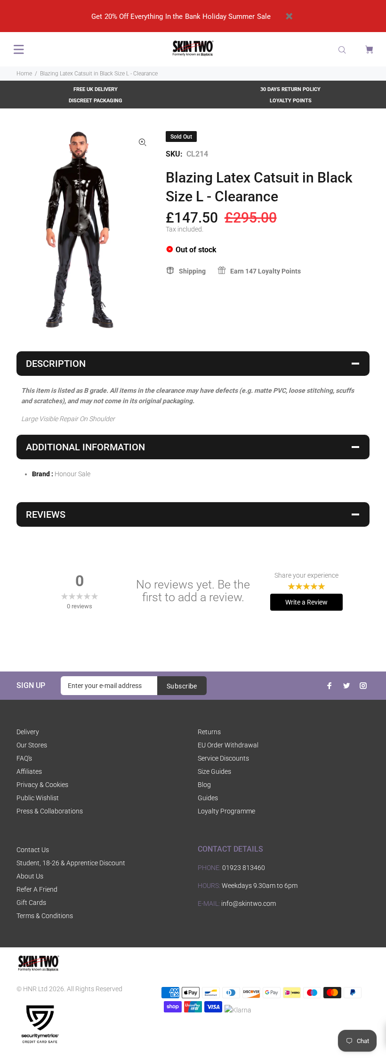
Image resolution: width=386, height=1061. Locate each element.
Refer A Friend (36, 889)
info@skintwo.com (248, 903)
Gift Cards (31, 902)
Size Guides (214, 771)
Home (24, 73)
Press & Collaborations (49, 811)
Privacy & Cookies (42, 784)
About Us (29, 876)
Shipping (192, 271)
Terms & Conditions (44, 916)
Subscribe (182, 686)
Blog (204, 784)
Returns (209, 732)
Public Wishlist (37, 798)
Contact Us (32, 850)
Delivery (27, 732)
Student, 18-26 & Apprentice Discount (70, 863)
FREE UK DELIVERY (95, 89)
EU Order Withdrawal (228, 745)
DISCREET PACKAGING (95, 101)
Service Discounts (223, 758)
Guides (208, 798)
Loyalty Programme (226, 811)
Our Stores (31, 745)
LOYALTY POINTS (291, 101)
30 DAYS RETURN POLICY (290, 89)
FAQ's (24, 758)
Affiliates (29, 771)
